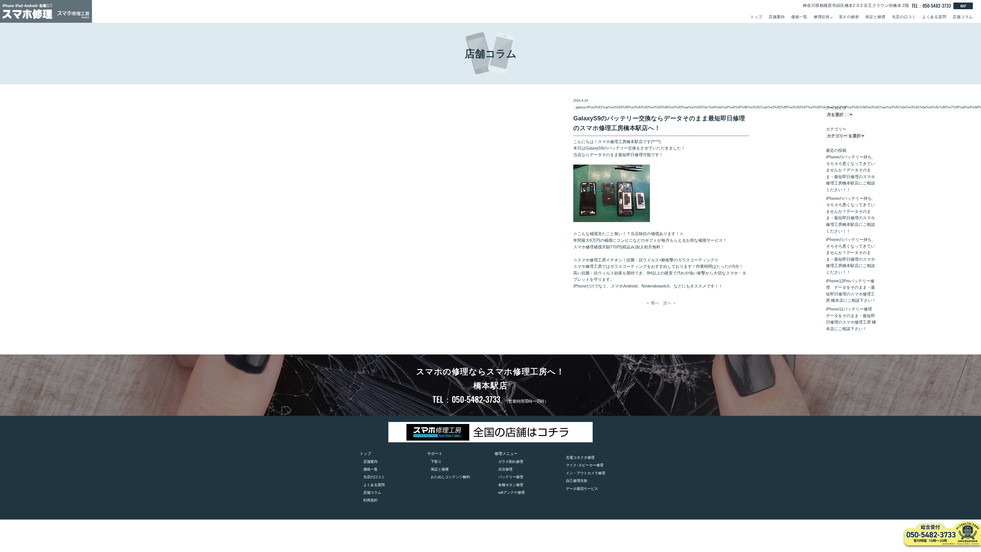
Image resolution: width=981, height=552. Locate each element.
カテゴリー (836, 129)
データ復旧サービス (582, 489)
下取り (436, 461)
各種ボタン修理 (510, 485)
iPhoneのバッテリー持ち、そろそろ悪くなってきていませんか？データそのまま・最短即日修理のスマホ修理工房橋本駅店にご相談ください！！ (851, 173)
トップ (756, 17)
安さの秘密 (849, 17)
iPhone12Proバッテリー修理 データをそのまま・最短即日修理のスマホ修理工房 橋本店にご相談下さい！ (851, 291)
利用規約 (370, 500)
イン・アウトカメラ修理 (585, 473)
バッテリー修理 (510, 477)
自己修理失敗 (576, 481)
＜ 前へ (652, 303)
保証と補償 (875, 17)
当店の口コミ (904, 17)
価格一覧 (799, 17)
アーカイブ (836, 108)
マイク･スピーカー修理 (584, 465)
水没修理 (505, 469)
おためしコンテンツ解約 (450, 477)
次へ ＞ (669, 303)
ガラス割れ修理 (510, 461)
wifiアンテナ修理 (511, 492)
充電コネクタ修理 (580, 457)
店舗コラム (963, 17)
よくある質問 (934, 17)
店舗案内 (777, 17)
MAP (963, 5)
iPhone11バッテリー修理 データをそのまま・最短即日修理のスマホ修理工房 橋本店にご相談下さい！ (851, 319)
